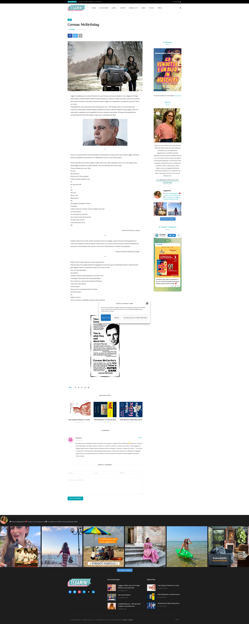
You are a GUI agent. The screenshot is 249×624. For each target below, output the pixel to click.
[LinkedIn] (58, 122)
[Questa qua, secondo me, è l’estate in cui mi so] (187, 546)
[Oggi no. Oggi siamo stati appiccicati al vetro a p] (174, 209)
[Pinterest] (58, 112)
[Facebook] (70, 36)
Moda (143, 8)
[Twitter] (75, 36)
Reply (140, 437)
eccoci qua (177, 95)
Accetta (106, 318)
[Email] (58, 117)
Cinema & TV (133, 8)
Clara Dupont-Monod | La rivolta (89, 1)
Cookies (130, 620)
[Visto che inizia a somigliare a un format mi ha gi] (103, 546)
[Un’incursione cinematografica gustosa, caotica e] (160, 209)
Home (94, 8)
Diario (122, 8)
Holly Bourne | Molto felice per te (131, 420)
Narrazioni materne (124, 595)
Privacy (125, 620)
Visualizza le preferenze (135, 318)
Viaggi (151, 8)
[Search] (179, 8)
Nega (116, 318)
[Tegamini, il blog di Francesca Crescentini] (76, 8)
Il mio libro (103, 8)
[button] (147, 303)
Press (160, 8)
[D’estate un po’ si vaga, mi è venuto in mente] (228, 546)
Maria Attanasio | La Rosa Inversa (105, 420)
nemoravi (79, 438)
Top (177, 619)
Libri (113, 8)
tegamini (72, 29)
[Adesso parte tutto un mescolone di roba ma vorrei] (145, 546)
